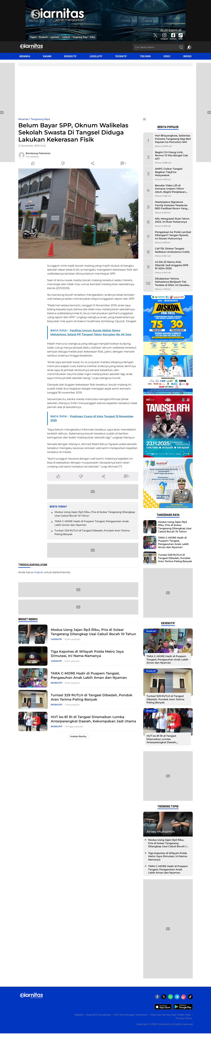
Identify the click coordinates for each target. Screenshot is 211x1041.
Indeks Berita (78, 736)
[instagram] (183, 996)
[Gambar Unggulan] (78, 213)
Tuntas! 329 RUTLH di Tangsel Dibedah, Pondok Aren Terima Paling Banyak (92, 532)
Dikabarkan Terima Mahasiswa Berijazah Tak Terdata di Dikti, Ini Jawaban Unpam (172, 283)
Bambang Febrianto (38, 153)
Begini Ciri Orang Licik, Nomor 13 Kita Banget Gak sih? (171, 155)
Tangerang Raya (40, 119)
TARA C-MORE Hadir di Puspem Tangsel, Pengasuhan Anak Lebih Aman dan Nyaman (92, 523)
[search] (181, 47)
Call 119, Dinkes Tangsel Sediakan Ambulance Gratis (172, 250)
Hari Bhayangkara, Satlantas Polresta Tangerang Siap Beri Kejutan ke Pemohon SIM (173, 139)
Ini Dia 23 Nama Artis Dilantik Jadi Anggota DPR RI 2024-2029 (171, 265)
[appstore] (163, 1008)
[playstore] (183, 1008)
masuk (38, 572)
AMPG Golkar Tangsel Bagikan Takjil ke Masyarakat (168, 172)
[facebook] (157, 996)
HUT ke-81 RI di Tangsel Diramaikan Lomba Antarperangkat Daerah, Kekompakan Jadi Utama (93, 719)
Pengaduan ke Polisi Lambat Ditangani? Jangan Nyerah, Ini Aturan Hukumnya (173, 235)
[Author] (21, 155)
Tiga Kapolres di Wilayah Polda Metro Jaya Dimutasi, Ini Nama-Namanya (87, 654)
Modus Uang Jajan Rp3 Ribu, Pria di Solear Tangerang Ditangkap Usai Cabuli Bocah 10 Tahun (95, 513)
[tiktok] (190, 996)
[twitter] (163, 996)
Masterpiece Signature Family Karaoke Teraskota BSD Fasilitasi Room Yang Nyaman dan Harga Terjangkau (171, 208)
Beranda (23, 119)
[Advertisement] (105, 93)
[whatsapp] (170, 996)
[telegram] (177, 996)
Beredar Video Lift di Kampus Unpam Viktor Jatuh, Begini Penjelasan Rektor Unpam (170, 190)
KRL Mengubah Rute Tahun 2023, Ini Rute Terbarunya (172, 220)
